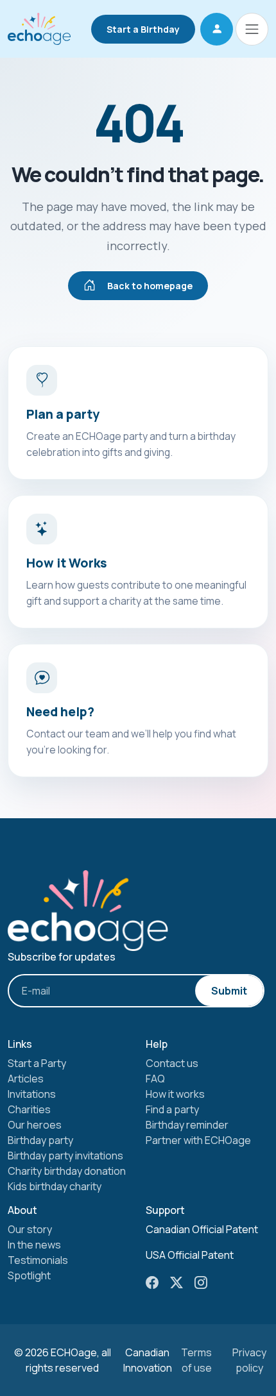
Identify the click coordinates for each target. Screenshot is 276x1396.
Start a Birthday (143, 29)
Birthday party (40, 1140)
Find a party (172, 1109)
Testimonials (38, 1260)
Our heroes (35, 1125)
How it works (175, 1094)
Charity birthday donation (67, 1171)
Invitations (32, 1094)
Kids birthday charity (54, 1186)
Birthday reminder (187, 1125)
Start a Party (37, 1063)
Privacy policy (249, 1360)
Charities (29, 1109)
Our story (30, 1229)
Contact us (172, 1063)
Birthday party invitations (65, 1155)
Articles (26, 1079)
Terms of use (196, 1360)
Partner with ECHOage (198, 1140)
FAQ (155, 1079)
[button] (216, 29)
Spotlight (29, 1275)
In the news (34, 1245)
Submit (229, 991)
